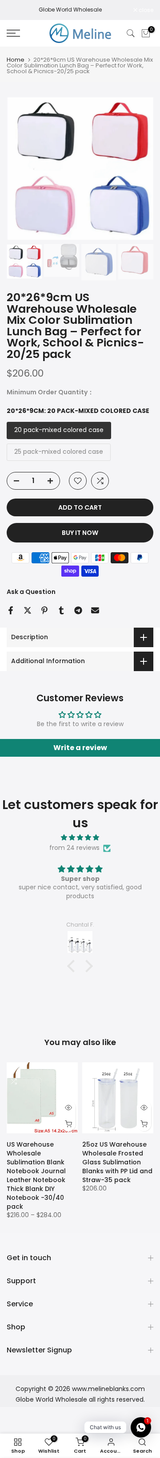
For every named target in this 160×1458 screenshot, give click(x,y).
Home (15, 60)
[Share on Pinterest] (44, 610)
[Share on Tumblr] (61, 610)
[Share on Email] (95, 610)
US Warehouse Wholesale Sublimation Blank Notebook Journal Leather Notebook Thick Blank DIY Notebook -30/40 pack (36, 1175)
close (145, 10)
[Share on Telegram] (78, 610)
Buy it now (80, 532)
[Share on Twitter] (28, 610)
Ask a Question (31, 591)
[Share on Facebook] (11, 610)
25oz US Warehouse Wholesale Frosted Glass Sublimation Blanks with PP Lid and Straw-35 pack (117, 1162)
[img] (80, 837)
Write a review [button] (80, 748)
